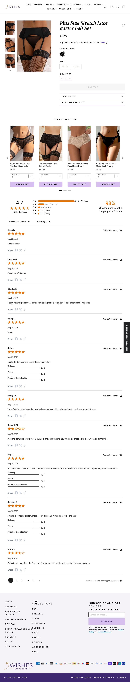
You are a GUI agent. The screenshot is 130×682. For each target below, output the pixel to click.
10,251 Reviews (19, 212)
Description (69, 96)
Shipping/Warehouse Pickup (18, 630)
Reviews (10, 624)
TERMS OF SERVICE (104, 677)
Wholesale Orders (12, 613)
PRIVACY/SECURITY (81, 677)
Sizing (9, 641)
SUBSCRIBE (106, 621)
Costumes (61, 4)
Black (62, 53)
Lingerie (38, 4)
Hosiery (51, 9)
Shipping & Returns (73, 102)
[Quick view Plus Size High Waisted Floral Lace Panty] (79, 143)
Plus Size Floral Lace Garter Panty (48, 165)
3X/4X (76, 66)
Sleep (49, 4)
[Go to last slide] (7, 157)
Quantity (66, 74)
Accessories (66, 9)
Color (67, 48)
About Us (11, 606)
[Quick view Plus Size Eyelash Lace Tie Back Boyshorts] (22, 143)
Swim (88, 4)
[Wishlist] (118, 6)
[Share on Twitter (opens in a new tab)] (20, 250)
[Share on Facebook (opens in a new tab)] (16, 250)
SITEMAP (121, 677)
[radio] (65, 201)
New (29, 4)
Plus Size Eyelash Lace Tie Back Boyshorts (20, 165)
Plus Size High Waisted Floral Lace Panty (78, 165)
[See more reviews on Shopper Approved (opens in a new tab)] (24, 250)
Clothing (76, 4)
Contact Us (12, 646)
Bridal (98, 4)
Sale (79, 9)
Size (62, 61)
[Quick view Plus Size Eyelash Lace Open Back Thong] (108, 143)
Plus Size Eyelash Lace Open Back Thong (106, 165)
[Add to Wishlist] (123, 25)
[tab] (60, 190)
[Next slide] (122, 157)
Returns (10, 637)
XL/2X (65, 66)
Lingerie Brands (15, 619)
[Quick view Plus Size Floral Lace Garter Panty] (50, 143)
